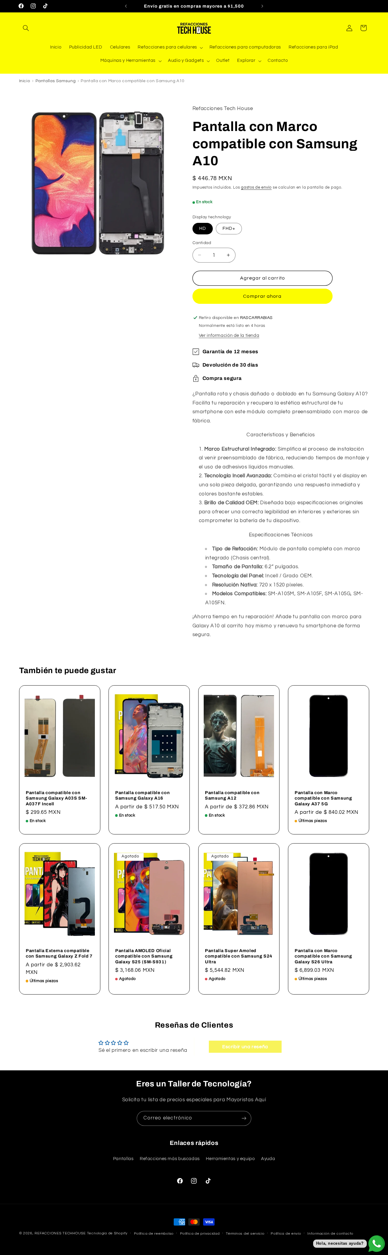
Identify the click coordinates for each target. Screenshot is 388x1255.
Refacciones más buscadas (170, 1158)
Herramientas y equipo (230, 1158)
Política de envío (286, 1233)
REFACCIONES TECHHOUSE (60, 1233)
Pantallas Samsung (55, 81)
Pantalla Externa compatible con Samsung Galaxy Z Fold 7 (59, 953)
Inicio (24, 81)
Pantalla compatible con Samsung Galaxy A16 (142, 795)
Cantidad (201, 242)
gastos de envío (256, 188)
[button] (26, 28)
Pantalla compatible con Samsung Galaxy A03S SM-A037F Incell (56, 798)
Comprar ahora (262, 296)
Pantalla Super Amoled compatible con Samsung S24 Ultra (239, 956)
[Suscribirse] (244, 1118)
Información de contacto (330, 1233)
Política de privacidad (200, 1233)
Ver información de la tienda (229, 335)
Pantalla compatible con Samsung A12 (232, 795)
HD (202, 228)
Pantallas (123, 1158)
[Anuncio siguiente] (262, 6)
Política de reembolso (154, 1233)
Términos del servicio (245, 1233)
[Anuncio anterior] (125, 6)
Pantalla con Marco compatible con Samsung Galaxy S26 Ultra (323, 956)
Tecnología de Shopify (107, 1233)
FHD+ (228, 228)
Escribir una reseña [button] (245, 1046)
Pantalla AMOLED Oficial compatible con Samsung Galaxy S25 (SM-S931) (144, 956)
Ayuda (268, 1158)
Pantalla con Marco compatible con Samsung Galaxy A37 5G (323, 798)
